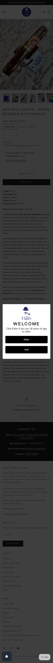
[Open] (6, 656)
